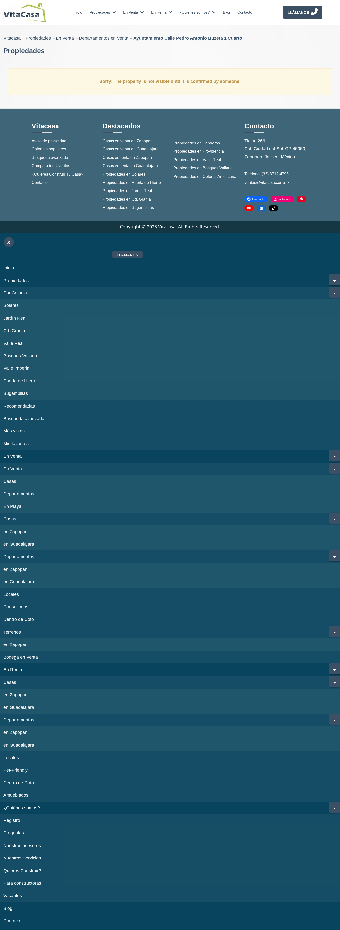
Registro (11, 820)
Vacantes (12, 895)
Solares (11, 305)
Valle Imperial (16, 368)
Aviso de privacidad (49, 141)
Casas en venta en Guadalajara (131, 149)
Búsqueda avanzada (50, 157)
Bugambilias (15, 393)
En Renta (158, 12)
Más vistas (14, 431)
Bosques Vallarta (20, 355)
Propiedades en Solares (124, 174)
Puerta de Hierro (19, 380)
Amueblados (15, 795)
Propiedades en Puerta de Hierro (132, 182)
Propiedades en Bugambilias (128, 207)
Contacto (244, 12)
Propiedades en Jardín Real (127, 191)
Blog (226, 12)
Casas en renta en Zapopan (127, 157)
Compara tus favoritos (51, 166)
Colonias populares (49, 149)
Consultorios (15, 606)
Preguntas (13, 832)
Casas (9, 481)
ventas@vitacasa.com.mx (266, 182)
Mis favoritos (16, 443)
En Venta (130, 12)
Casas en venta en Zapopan (128, 141)
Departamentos (18, 493)
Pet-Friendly (15, 770)
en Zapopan (15, 531)
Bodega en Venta (20, 657)
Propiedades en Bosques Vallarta (203, 168)
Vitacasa (12, 38)
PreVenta (12, 468)
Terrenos (12, 632)
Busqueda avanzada (23, 418)
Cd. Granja (14, 330)
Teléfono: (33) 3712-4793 (266, 174)
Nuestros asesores (22, 845)
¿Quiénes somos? (194, 12)
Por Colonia (15, 292)
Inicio (78, 12)
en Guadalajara (18, 544)
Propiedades (100, 12)
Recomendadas (19, 406)
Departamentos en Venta (103, 38)
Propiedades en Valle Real (197, 160)
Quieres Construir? (22, 870)
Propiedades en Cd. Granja (127, 199)
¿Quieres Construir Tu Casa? (57, 174)
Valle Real (13, 343)
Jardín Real (14, 318)
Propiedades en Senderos (196, 143)
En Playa (12, 506)
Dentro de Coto (18, 619)
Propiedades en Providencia (198, 151)
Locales (11, 594)
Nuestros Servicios (22, 858)
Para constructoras (22, 883)
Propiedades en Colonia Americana (204, 176)
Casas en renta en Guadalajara (130, 166)
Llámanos (298, 12)
